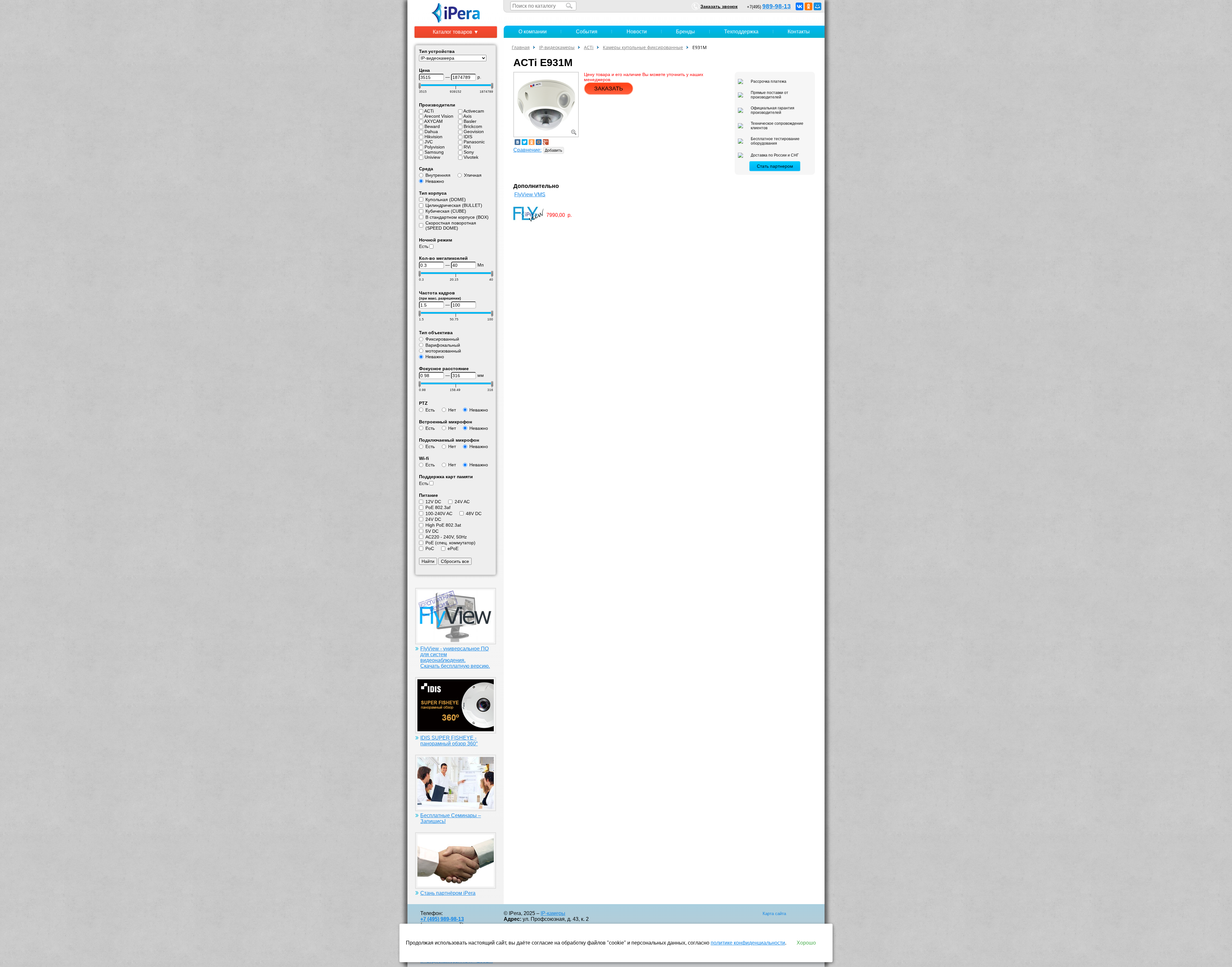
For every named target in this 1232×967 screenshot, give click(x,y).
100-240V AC (438, 513)
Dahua (431, 131)
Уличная (473, 175)
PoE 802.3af (437, 507)
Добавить (553, 150)
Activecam (473, 111)
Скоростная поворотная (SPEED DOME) (450, 225)
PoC (429, 548)
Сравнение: (527, 150)
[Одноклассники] (808, 6)
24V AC (462, 501)
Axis (467, 116)
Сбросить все (455, 561)
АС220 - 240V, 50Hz (446, 536)
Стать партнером (775, 166)
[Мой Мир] (817, 6)
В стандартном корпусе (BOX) (457, 217)
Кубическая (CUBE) (445, 211)
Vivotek (471, 157)
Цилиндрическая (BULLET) (453, 205)
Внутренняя (437, 175)
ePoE (453, 548)
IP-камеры (553, 913)
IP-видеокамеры (557, 47)
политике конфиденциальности (748, 943)
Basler (470, 121)
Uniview (432, 157)
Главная (521, 47)
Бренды (685, 31)
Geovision (474, 131)
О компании (532, 31)
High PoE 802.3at (443, 525)
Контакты (799, 31)
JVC (428, 141)
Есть (423, 246)
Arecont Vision (438, 116)
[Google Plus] (546, 142)
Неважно (434, 181)
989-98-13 (776, 6)
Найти (428, 561)
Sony (469, 152)
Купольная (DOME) (445, 199)
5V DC (432, 531)
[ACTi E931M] (546, 104)
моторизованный (443, 350)
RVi (467, 146)
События (586, 31)
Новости (637, 31)
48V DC (474, 513)
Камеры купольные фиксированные (643, 47)
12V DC (433, 501)
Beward (432, 126)
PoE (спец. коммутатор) (450, 542)
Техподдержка (741, 31)
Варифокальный (442, 345)
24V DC (433, 519)
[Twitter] (524, 142)
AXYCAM (433, 121)
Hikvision (433, 136)
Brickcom (473, 126)
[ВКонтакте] (799, 6)
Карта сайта (774, 913)
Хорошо (806, 943)
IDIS (468, 136)
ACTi (429, 111)
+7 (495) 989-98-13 (442, 919)
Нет (452, 409)
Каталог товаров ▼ (456, 32)
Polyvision (434, 146)
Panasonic (474, 141)
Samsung (434, 152)
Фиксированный (442, 339)
